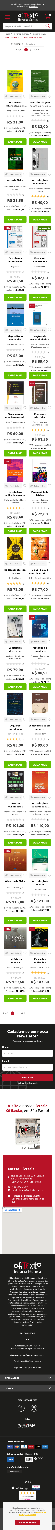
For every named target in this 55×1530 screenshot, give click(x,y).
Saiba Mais (33, 6)
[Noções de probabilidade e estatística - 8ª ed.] (40, 315)
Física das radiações (40, 960)
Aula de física (15, 180)
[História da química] (15, 938)
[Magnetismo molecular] (15, 315)
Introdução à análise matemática (40, 885)
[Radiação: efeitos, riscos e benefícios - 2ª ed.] (15, 548)
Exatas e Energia (21, 34)
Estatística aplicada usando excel (15, 495)
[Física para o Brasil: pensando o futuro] (15, 392)
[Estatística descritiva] (15, 626)
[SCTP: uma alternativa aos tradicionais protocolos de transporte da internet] (15, 81)
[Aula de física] (15, 159)
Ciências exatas (39, 34)
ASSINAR (27, 1077)
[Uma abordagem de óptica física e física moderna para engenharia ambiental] (40, 81)
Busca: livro (11, 37)
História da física (15, 881)
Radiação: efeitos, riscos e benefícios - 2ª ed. (15, 573)
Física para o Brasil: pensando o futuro (15, 417)
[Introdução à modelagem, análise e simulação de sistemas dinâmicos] (40, 782)
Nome (5, 1047)
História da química (15, 960)
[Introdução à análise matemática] (40, 860)
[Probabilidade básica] (40, 470)
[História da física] (15, 860)
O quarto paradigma (15, 727)
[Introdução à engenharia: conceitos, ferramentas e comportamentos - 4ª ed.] (40, 159)
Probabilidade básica (40, 493)
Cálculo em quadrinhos (15, 260)
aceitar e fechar (27, 1522)
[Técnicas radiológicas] (15, 782)
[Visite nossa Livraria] (27, 1272)
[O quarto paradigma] (15, 704)
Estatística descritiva (15, 649)
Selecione (30, 44)
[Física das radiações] (40, 938)
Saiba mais (15, 141)
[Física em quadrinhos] (40, 237)
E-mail (5, 1060)
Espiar (13, 96)
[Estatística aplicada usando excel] (15, 470)
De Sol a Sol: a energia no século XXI (40, 573)
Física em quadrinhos (40, 260)
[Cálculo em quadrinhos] (15, 237)
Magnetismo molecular (15, 337)
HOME (7, 34)
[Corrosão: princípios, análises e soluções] (40, 392)
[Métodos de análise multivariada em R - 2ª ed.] (40, 626)
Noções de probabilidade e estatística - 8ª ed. (40, 339)
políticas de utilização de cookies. (32, 1513)
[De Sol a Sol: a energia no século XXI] (40, 548)
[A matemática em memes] (40, 704)
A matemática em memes (39, 727)
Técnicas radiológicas (15, 805)
